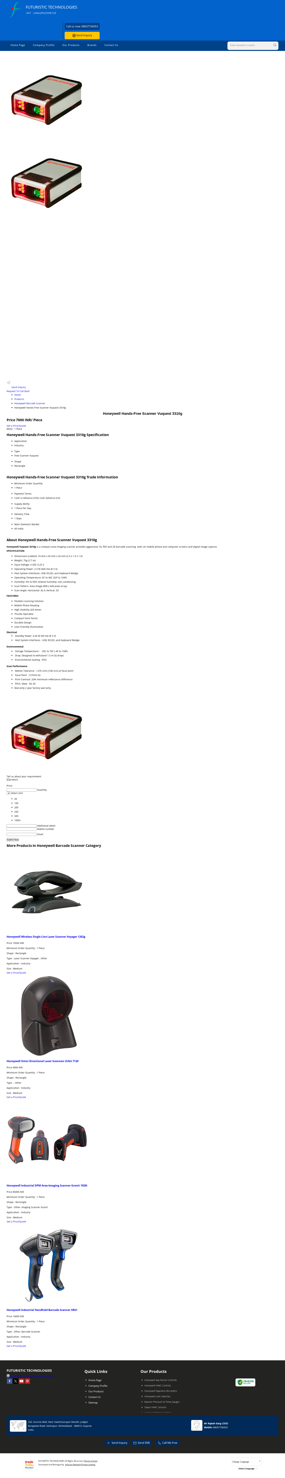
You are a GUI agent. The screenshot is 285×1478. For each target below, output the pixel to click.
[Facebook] (9, 1383)
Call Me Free (169, 1443)
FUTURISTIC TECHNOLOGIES (51, 9)
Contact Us (111, 45)
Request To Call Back (18, 391)
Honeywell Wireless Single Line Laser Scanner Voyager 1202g (46, 936)
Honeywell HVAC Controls (157, 1385)
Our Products (70, 45)
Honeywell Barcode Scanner (29, 403)
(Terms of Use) (90, 1461)
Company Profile (43, 45)
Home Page (18, 45)
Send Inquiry (84, 35)
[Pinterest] (27, 1383)
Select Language (246, 1468)
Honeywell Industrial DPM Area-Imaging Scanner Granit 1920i (47, 1185)
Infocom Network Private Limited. (80, 1464)
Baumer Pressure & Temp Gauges (162, 1401)
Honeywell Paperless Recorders (160, 1390)
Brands (91, 45)
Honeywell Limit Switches (157, 1396)
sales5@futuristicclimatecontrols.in (32, 1376)
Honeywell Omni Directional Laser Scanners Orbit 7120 (43, 1061)
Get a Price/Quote (16, 425)
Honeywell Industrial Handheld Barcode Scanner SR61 (42, 1310)
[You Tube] (21, 1383)
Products (19, 399)
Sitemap (93, 1402)
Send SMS (144, 1443)
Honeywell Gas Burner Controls (160, 1380)
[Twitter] (15, 1383)
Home (17, 394)
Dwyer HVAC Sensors (155, 1407)
